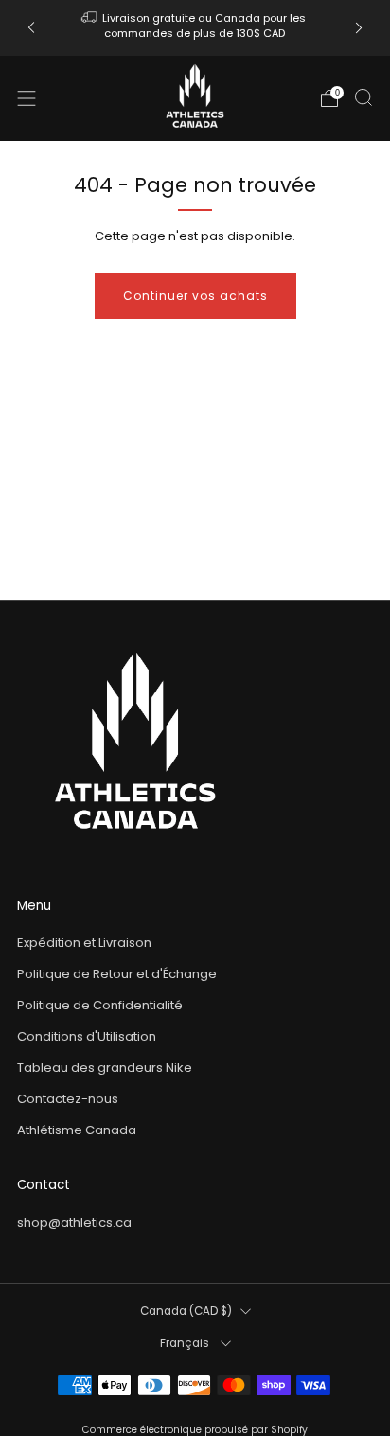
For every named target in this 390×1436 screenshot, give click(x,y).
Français (186, 1343)
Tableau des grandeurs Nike (104, 1068)
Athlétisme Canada (76, 1130)
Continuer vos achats (195, 296)
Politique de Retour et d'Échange (117, 974)
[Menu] (26, 98)
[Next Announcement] (358, 28)
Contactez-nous (67, 1099)
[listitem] (195, 28)
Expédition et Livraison (84, 943)
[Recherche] (363, 97)
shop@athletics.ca (74, 1223)
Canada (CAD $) (186, 1311)
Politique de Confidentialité (100, 1005)
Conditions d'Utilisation (86, 1036)
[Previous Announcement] (31, 28)
